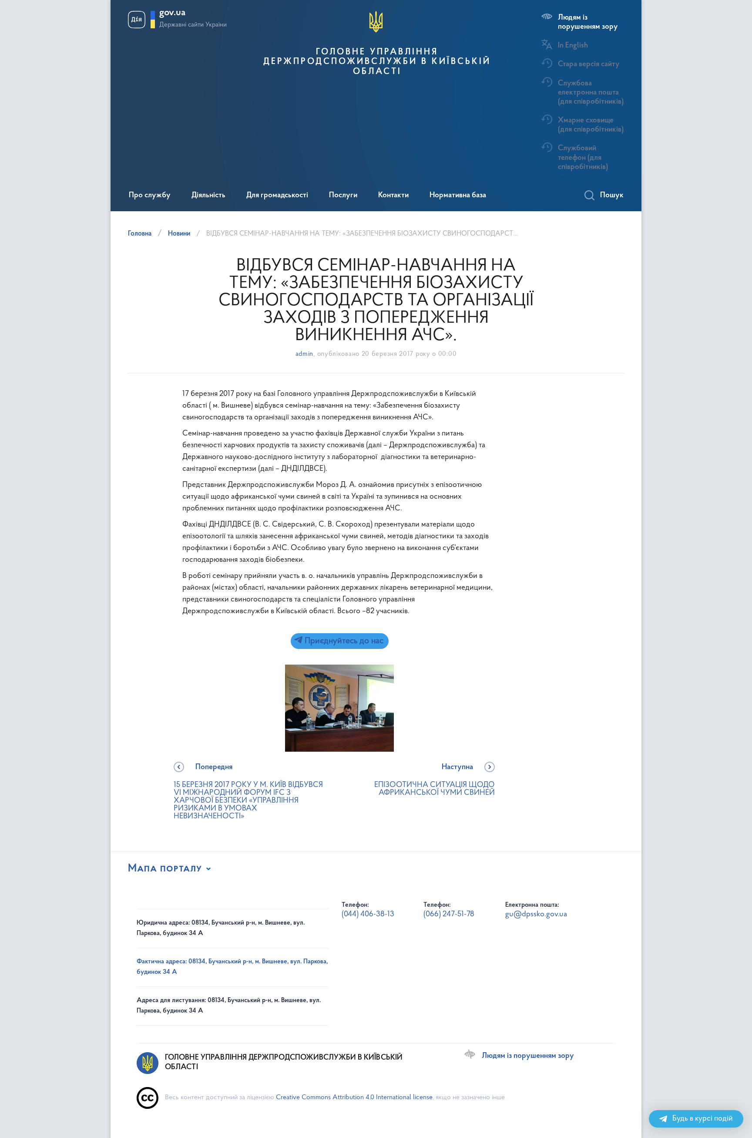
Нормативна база (458, 195)
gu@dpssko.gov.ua (536, 915)
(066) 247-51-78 (448, 915)
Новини (179, 233)
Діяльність (208, 195)
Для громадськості (277, 195)
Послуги (343, 195)
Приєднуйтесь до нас (342, 641)
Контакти (393, 195)
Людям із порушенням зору (588, 22)
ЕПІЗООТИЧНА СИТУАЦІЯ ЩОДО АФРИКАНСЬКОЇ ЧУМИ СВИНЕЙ (434, 780)
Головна (139, 233)
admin (304, 354)
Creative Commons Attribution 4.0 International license (354, 1097)
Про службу (150, 195)
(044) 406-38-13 (368, 915)
